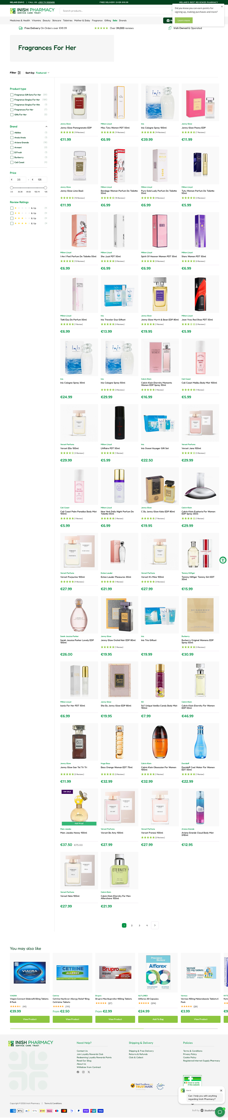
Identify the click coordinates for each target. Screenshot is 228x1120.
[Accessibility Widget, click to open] (222, 560)
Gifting (107, 20)
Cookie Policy (189, 1057)
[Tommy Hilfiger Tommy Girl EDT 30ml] (200, 551)
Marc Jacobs (65, 829)
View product (29, 1019)
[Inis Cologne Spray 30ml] (79, 357)
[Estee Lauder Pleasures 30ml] (120, 551)
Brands (123, 20)
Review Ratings (19, 202)
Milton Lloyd (106, 124)
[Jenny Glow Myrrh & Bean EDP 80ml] (160, 294)
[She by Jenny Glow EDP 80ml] (120, 680)
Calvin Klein (146, 379)
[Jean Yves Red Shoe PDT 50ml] (200, 294)
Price (13, 172)
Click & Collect (136, 1057)
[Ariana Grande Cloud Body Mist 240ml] (200, 807)
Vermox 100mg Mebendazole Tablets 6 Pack (199, 1000)
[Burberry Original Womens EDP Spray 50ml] (200, 615)
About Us (81, 1063)
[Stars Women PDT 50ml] (200, 231)
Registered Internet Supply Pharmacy (201, 1060)
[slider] (11, 187)
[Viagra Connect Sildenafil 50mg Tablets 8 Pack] (30, 973)
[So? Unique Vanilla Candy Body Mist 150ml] (160, 680)
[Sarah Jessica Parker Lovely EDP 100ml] (79, 615)
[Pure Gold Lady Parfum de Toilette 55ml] (160, 165)
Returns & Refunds (138, 1054)
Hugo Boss (105, 764)
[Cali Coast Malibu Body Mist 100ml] (200, 357)
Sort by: (36, 72)
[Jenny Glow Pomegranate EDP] (79, 102)
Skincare (56, 20)
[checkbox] (28, 94)
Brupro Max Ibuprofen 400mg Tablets (113, 998)
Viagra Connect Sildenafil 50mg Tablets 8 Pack (29, 1000)
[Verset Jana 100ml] (200, 423)
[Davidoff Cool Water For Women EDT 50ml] (200, 742)
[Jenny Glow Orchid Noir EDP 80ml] (120, 615)
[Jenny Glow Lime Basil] (79, 165)
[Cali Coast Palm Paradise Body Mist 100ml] (79, 486)
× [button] (222, 6)
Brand (13, 126)
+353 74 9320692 (46, 2)
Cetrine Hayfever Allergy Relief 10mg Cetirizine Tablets (71, 1000)
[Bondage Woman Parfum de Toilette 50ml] (120, 165)
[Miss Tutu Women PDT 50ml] (120, 102)
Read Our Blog (84, 1060)
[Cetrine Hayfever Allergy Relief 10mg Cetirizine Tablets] (72, 973)
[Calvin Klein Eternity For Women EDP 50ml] (200, 680)
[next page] (155, 925)
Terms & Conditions (192, 1050)
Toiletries (67, 20)
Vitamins (36, 20)
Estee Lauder (107, 573)
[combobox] (118, 10)
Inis (142, 124)
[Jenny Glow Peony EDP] (200, 102)
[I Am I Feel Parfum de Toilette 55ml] (79, 231)
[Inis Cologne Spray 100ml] (160, 102)
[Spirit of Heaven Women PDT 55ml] (160, 231)
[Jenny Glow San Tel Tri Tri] (79, 742)
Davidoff (185, 764)
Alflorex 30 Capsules (148, 998)
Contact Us (82, 1050)
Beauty (46, 20)
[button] (79, 132)
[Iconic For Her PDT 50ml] (79, 680)
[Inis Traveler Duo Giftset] (120, 294)
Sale (115, 20)
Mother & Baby (82, 20)
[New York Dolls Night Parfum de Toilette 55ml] (120, 486)
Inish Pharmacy (33, 1103)
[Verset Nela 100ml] (79, 870)
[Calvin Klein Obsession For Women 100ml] (160, 742)
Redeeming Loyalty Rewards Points (94, 1057)
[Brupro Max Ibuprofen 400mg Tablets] (115, 973)
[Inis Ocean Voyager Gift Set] (160, 423)
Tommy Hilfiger (188, 573)
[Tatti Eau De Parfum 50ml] (79, 294)
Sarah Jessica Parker (69, 636)
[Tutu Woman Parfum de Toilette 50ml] (200, 165)
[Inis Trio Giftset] (160, 615)
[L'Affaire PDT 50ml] (120, 423)
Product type (18, 88)
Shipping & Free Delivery (141, 1050)
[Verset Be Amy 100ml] (120, 807)
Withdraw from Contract (89, 1067)
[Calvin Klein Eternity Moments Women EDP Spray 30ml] (160, 357)
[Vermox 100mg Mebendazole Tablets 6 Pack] (201, 973)
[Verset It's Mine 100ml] (160, 551)
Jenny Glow (65, 124)
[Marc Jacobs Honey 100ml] (79, 807)
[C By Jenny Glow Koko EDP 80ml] (160, 486)
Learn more (184, 20)
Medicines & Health (20, 20)
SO (142, 702)
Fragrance (97, 20)
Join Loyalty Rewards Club (90, 1054)
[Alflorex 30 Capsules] (158, 973)
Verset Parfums (67, 445)
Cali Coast (186, 379)
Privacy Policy (190, 1054)
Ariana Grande (188, 829)
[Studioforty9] (205, 1111)
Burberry (186, 636)
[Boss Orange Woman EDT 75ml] (120, 742)
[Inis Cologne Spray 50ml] (120, 357)
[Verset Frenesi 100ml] (160, 807)
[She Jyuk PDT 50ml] (120, 231)
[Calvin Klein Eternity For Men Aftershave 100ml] (120, 870)
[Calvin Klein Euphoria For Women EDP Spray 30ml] (200, 486)
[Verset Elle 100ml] (79, 423)
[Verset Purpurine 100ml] (79, 551)
